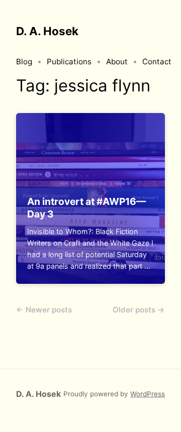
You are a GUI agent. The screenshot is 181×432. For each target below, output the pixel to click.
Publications (69, 61)
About (117, 61)
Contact (156, 61)
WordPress (147, 394)
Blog (24, 61)
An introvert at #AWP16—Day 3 (86, 207)
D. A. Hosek (47, 31)
